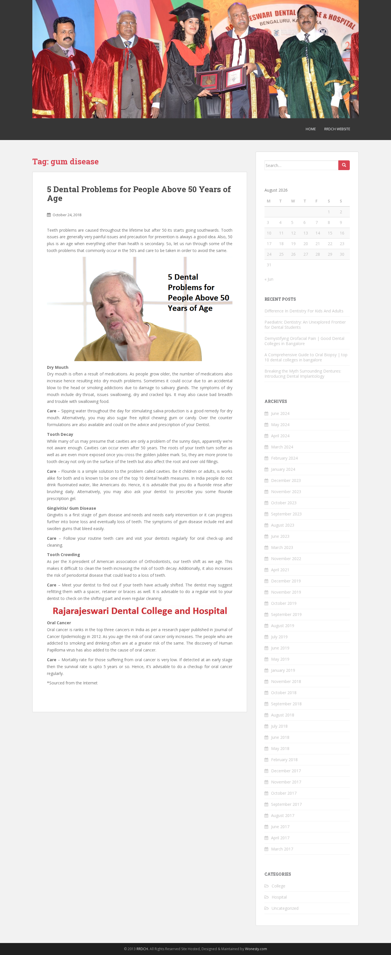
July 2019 (279, 636)
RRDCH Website (337, 129)
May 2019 (280, 659)
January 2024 (283, 469)
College (278, 886)
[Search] (344, 165)
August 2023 (282, 525)
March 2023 (282, 547)
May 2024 (280, 424)
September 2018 (286, 703)
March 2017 (282, 849)
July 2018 (279, 726)
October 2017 (284, 793)
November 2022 (286, 558)
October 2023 (284, 502)
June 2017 (280, 826)
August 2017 (282, 815)
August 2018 (282, 715)
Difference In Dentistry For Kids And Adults (303, 311)
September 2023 (286, 514)
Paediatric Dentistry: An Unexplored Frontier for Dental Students (305, 324)
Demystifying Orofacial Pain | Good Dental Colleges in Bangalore (304, 341)
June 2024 (280, 413)
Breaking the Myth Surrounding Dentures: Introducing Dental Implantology (302, 373)
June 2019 (280, 648)
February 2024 (284, 458)
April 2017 (280, 837)
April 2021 (280, 569)
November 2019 (286, 592)
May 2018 (280, 748)
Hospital (279, 897)
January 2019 (283, 670)
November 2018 (286, 681)
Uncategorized (285, 908)
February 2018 (284, 759)
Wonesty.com (256, 948)
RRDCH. (143, 948)
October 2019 (284, 603)
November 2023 (286, 491)
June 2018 (280, 737)
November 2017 (286, 782)
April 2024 (280, 435)
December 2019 (286, 581)
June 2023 (280, 536)
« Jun (268, 279)
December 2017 (286, 770)
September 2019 (286, 614)
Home (311, 129)
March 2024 (282, 447)
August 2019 (282, 625)
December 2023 (286, 480)
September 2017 (286, 804)
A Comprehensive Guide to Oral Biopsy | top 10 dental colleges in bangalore (305, 357)
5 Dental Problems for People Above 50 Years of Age (139, 193)
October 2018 (284, 692)
